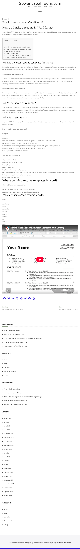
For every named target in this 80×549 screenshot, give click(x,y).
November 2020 (9, 437)
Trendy (6, 19)
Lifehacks (7, 367)
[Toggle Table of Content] (29, 44)
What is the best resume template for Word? (18, 49)
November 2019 (9, 484)
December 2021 (8, 434)
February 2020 (8, 472)
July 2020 (6, 453)
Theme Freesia (38, 543)
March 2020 (7, 468)
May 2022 (7, 430)
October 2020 (8, 441)
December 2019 (8, 480)
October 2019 (8, 488)
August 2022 (8, 418)
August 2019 (8, 495)
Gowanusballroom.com (40, 3)
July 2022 (6, 422)
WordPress (47, 543)
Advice (6, 360)
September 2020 (9, 445)
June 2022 (7, 426)
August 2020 (8, 449)
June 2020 (7, 457)
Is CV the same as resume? (13, 51)
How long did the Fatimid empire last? (15, 346)
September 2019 (9, 492)
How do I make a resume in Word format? (22, 22)
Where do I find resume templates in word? (18, 55)
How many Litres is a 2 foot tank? (14, 334)
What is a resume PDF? (11, 53)
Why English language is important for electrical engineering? (23, 338)
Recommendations (10, 371)
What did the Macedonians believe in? (15, 342)
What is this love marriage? (12, 330)
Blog (5, 364)
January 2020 (8, 476)
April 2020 (7, 465)
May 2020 (7, 461)
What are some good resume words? (16, 57)
